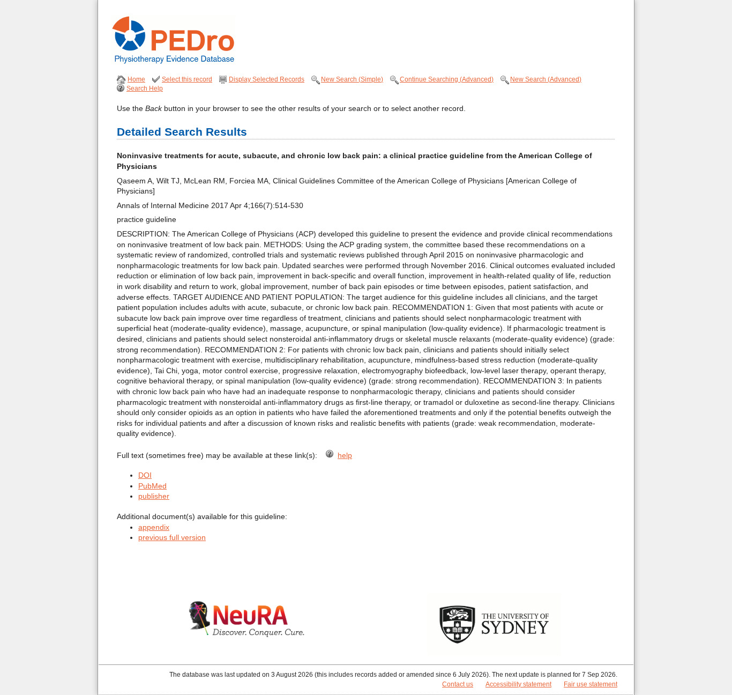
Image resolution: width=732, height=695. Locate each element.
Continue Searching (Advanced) (447, 79)
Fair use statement (590, 684)
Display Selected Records (266, 79)
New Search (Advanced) (545, 79)
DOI (145, 475)
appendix (153, 527)
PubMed (152, 486)
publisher (153, 496)
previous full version (172, 537)
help (345, 455)
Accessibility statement (518, 684)
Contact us (457, 684)
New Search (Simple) (352, 79)
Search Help (144, 88)
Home (136, 79)
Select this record (187, 79)
